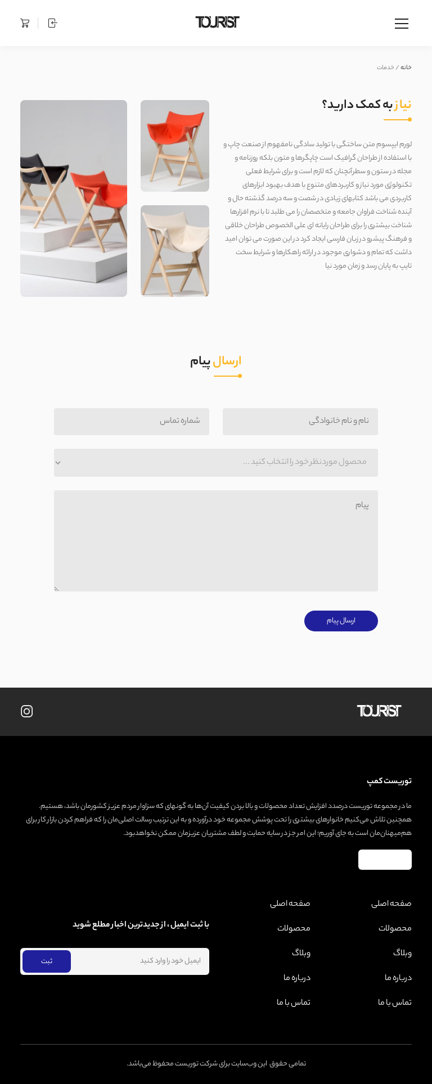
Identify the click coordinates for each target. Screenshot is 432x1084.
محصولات (395, 929)
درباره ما (398, 979)
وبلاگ (402, 954)
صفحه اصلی (391, 904)
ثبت (46, 962)
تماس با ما (395, 1003)
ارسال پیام (341, 621)
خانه (406, 68)
